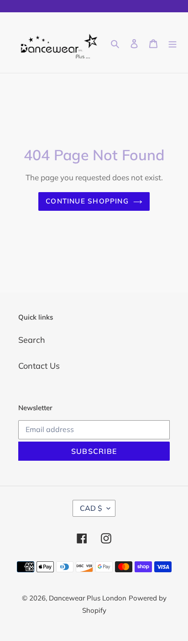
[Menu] (172, 42)
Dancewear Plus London (87, 598)
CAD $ (91, 508)
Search (31, 340)
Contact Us (39, 366)
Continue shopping (87, 201)
